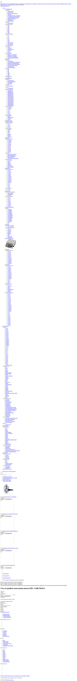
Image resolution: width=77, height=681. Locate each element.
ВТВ (9, 77)
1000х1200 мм (10, 95)
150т (9, 74)
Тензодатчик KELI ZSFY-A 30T (11, 513)
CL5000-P (10, 219)
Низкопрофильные (11, 81)
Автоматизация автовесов (13, 57)
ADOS (6, 383)
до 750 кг (7, 345)
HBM (6, 370)
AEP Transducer (8, 384)
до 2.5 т (9, 125)
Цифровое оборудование (8, 645)
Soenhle (6, 388)
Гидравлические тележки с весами (10, 477)
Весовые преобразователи (10, 451)
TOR (9, 130)
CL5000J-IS (10, 216)
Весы (4, 8)
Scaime (6, 377)
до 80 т (9, 323)
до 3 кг (9, 198)
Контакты (5, 635)
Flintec (6, 374)
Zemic (6, 368)
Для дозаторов (8, 411)
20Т (8, 26)
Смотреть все (10, 23)
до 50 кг (9, 174)
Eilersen (6, 389)
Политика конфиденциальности (7, 675)
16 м (9, 40)
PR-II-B (9, 233)
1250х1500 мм (10, 101)
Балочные (10, 83)
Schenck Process (8, 372)
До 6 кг (9, 228)
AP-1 (9, 235)
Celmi (6, 386)
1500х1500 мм (10, 102)
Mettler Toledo (8, 373)
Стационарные (11, 11)
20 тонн (9, 149)
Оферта (28, 675)
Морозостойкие (11, 157)
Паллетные (10, 82)
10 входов (7, 458)
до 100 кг (9, 176)
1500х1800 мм (10, 103)
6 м (8, 35)
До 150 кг (10, 259)
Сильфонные (8, 406)
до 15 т (9, 317)
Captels (6, 385)
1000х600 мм (10, 91)
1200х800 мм (10, 94)
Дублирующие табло (7, 468)
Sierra (6, 381)
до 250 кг (7, 342)
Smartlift (9, 129)
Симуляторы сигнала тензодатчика (12, 450)
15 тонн (9, 148)
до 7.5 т (6, 354)
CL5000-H (10, 221)
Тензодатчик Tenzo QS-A (10, 565)
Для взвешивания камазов (13, 17)
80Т (8, 31)
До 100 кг (10, 257)
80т (8, 71)
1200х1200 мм (10, 97)
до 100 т (9, 325)
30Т (8, 27)
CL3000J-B (10, 212)
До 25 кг (9, 253)
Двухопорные (8, 402)
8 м (8, 37)
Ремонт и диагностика (12, 54)
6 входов (7, 456)
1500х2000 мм (10, 104)
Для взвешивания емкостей (10, 409)
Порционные (10, 194)
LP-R (9, 222)
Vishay (6, 379)
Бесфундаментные (11, 18)
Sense (9, 46)
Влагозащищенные (12, 156)
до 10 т (9, 114)
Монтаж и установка (12, 55)
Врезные (9, 14)
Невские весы (10, 49)
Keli (6, 367)
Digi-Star (7, 392)
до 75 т (6, 364)
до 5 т (9, 113)
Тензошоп (5, 630)
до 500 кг (9, 142)
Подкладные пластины (10, 421)
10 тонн (9, 147)
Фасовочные (10, 193)
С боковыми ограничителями (14, 16)
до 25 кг (9, 172)
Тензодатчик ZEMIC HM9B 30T (11, 531)
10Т (8, 25)
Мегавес (9, 164)
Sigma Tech (7, 382)
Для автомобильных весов (10, 407)
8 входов (7, 457)
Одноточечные (8, 401)
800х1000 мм (10, 92)
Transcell (7, 378)
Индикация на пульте (12, 154)
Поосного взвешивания (12, 13)
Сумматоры (5, 452)
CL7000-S (10, 209)
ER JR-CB (10, 236)
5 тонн (9, 146)
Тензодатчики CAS (7, 478)
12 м (9, 39)
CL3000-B (10, 210)
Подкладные (10, 12)
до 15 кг (9, 171)
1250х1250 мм (10, 98)
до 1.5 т (6, 347)
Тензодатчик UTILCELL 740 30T (11, 548)
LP (8, 223)
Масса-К (9, 163)
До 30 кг (9, 230)
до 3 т (9, 111)
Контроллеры (8, 448)
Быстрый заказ (8, 499)
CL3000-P (10, 211)
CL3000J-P (10, 213)
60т (8, 70)
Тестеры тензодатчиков (10, 449)
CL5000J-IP (10, 215)
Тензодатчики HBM (7, 481)
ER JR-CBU (10, 237)
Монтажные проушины (10, 419)
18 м (9, 41)
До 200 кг (10, 260)
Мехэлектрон (10, 166)
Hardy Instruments (8, 391)
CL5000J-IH (10, 217)
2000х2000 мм (10, 105)
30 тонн (9, 150)
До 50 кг (9, 255)
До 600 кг (10, 263)
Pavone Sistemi (8, 432)
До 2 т (9, 280)
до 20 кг (9, 203)
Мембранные (8, 405)
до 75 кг (7, 338)
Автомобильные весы (7, 476)
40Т (8, 28)
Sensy (6, 397)
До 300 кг (10, 261)
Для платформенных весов (10, 408)
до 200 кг (9, 179)
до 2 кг (9, 197)
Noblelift (9, 134)
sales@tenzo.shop (6, 615)
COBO (6, 394)
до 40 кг (7, 335)
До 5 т (9, 282)
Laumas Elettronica (9, 375)
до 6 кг (9, 170)
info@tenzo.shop (3, 4)
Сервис (4, 633)
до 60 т (9, 322)
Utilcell (6, 371)
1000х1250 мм (10, 96)
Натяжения (7, 413)
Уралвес (9, 52)
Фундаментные (11, 66)
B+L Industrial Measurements (11, 439)
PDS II (9, 234)
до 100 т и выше (8, 365)
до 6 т (6, 353)
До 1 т (9, 279)
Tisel (9, 133)
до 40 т (9, 320)
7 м (8, 36)
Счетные (9, 195)
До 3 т (9, 281)
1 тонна (9, 143)
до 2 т (9, 110)
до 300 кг (9, 107)
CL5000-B (10, 220)
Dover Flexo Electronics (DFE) (11, 393)
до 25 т (6, 358)
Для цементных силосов (10, 410)
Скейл (9, 119)
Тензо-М (9, 48)
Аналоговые (7, 414)
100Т (9, 32)
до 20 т (9, 318)
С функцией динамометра (13, 158)
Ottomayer (10, 136)
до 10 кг (9, 201)
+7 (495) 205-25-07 (11, 4)
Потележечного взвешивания (14, 64)
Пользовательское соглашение (20, 675)
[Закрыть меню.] (1, 2)
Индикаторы (5, 425)
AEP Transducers (6, 661)
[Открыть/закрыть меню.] (0, 1)
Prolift (9, 135)
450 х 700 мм (10, 43)
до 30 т (9, 319)
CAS (9, 51)
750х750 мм (10, 90)
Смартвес (10, 50)
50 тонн (9, 151)
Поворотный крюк (11, 155)
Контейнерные (11, 21)
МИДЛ (9, 116)
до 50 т (9, 321)
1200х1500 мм (10, 100)
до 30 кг (9, 173)
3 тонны (9, 145)
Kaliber (6, 387)
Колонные (7, 399)
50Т (8, 29)
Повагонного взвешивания (13, 63)
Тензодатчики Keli (6, 479)
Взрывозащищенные (9, 412)
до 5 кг (9, 199)
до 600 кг (9, 108)
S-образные (7, 404)
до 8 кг (6, 330)
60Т (8, 30)
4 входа (6, 454)
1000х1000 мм (10, 93)
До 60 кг (9, 256)
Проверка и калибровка (12, 56)
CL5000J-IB (10, 214)
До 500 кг (10, 262)
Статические (10, 61)
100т (9, 72)
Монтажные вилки (9, 420)
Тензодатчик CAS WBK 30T (10, 496)
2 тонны (9, 144)
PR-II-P (9, 232)
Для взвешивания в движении (14, 15)
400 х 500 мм (10, 42)
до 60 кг (9, 175)
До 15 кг (9, 229)
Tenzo (6, 380)
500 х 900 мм (10, 44)
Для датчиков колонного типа (11, 418)
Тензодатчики (6, 326)
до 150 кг (9, 140)
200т (9, 75)
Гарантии (5, 631)
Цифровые (7, 415)
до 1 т (9, 109)
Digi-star (7, 438)
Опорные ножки (8, 422)
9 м (8, 38)
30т (8, 69)
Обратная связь (6, 636)
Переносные (10, 19)
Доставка (5, 634)
